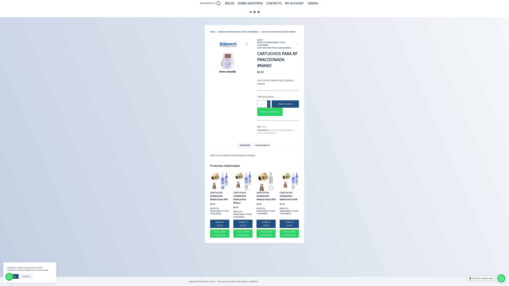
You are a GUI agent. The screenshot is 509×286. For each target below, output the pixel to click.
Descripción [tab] (245, 145)
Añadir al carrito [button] (220, 224)
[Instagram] (259, 12)
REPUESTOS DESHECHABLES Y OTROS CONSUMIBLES (219, 211)
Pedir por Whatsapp (269, 111)
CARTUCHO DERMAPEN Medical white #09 (266, 196)
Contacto (274, 3)
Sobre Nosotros (250, 3)
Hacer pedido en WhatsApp (219, 233)
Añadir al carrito (285, 103)
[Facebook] (251, 12)
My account (294, 3)
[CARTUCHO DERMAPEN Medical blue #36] (289, 181)
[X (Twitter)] (255, 12)
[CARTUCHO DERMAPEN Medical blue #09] (219, 181)
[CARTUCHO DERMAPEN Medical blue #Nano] (243, 181)
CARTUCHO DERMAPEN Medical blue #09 (219, 196)
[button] (270, 111)
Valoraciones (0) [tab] (262, 145)
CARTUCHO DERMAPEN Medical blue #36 (288, 196)
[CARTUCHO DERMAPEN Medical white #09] (266, 181)
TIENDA (312, 3)
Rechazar (26, 276)
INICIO (229, 3)
